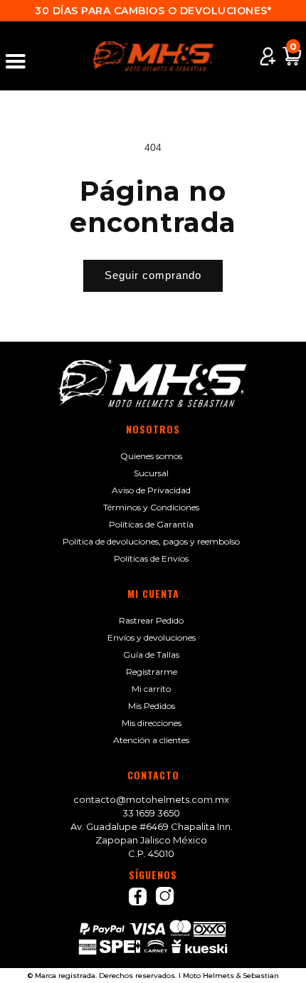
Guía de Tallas (151, 654)
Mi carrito (151, 688)
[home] (153, 56)
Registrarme (151, 671)
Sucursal (151, 473)
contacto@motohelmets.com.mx (151, 799)
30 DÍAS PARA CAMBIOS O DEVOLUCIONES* (153, 10)
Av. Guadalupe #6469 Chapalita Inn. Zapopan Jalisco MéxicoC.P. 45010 (151, 840)
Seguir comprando (153, 275)
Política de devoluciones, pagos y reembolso (151, 541)
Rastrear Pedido (151, 620)
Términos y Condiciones (151, 507)
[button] (22, 55)
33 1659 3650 (151, 813)
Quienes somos (151, 456)
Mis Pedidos (151, 705)
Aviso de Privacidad (151, 490)
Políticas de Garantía (151, 524)
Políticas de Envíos (151, 558)
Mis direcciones (151, 722)
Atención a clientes (151, 740)
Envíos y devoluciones (151, 637)
